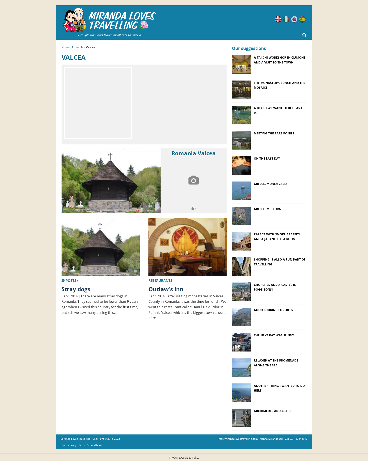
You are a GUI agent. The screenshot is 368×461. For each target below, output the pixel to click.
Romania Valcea (193, 153)
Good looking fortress (273, 310)
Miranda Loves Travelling (75, 439)
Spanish (302, 19)
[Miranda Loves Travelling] (109, 20)
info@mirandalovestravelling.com (238, 439)
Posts (71, 280)
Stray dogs (76, 289)
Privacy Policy (68, 445)
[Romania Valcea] (111, 180)
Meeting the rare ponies (274, 133)
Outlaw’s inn (165, 289)
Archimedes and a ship (273, 411)
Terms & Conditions (90, 445)
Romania (77, 47)
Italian (286, 19)
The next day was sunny (274, 335)
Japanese (294, 19)
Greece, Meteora (267, 209)
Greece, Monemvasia (271, 184)
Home (65, 47)
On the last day (267, 158)
